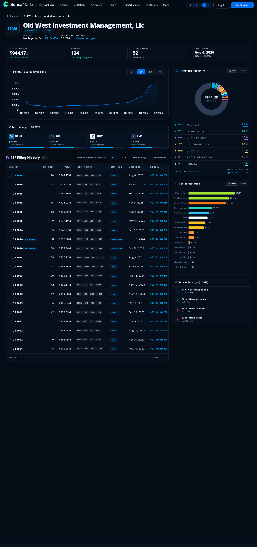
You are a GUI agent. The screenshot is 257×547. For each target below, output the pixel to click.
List (244, 71)
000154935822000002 (162, 348)
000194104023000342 (162, 284)
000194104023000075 (162, 312)
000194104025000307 (162, 220)
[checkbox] (10, 175)
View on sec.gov (86, 38)
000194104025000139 (162, 230)
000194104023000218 (162, 294)
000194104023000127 (162, 303)
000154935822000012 (162, 321)
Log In (221, 5)
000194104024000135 (162, 275)
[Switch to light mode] (207, 5)
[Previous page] (145, 357)
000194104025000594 (162, 202)
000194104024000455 (162, 248)
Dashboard (49, 5)
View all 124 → (195, 171)
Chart (233, 183)
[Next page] (163, 357)
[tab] (132, 71)
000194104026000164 (162, 193)
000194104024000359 (162, 257)
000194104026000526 (162, 175)
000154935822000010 (162, 330)
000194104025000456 (162, 211)
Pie (233, 71)
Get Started (242, 5)
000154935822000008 (162, 339)
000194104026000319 (162, 184)
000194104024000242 (162, 266)
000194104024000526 (162, 239)
